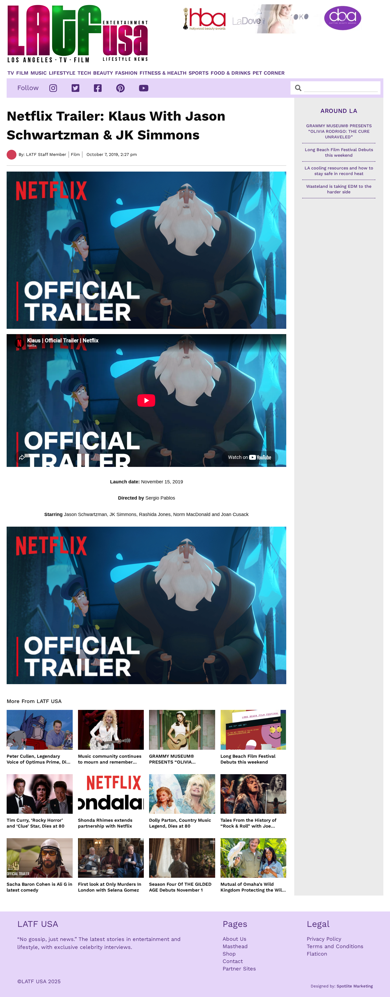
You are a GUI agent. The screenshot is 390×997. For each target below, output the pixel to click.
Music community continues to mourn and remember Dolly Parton (109, 759)
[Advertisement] (276, 49)
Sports (199, 73)
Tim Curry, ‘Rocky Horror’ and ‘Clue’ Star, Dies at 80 (35, 823)
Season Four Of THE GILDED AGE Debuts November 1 (180, 887)
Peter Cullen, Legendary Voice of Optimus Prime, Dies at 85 (39, 759)
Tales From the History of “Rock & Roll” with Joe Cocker (248, 823)
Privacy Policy (324, 939)
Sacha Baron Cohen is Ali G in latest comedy (39, 887)
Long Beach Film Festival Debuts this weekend (247, 759)
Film (22, 73)
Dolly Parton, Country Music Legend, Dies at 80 (180, 823)
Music (39, 73)
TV (10, 73)
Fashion (126, 73)
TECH (84, 73)
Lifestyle (62, 73)
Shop (229, 954)
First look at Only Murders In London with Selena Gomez (109, 887)
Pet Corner (269, 73)
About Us (234, 939)
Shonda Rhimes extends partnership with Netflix (105, 823)
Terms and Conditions (335, 946)
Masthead (235, 946)
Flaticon (317, 954)
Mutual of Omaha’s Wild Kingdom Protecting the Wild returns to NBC (252, 887)
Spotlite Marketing (355, 986)
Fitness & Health (163, 73)
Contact (233, 961)
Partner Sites (239, 968)
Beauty (103, 73)
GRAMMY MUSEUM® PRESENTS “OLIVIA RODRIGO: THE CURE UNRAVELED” (172, 759)
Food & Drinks (230, 73)
